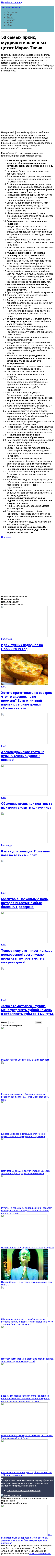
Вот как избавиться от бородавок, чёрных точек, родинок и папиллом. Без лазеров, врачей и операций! (26, 1539)
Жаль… (10, 25)
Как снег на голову (11, 7)
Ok (30, 1553)
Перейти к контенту (11, 2)
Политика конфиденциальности (23, 1490)
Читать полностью (41, 1553)
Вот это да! (12, 12)
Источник (6, 537)
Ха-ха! (10, 22)
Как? (9, 14)
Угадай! (11, 20)
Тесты (10, 17)
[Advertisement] (27, 101)
